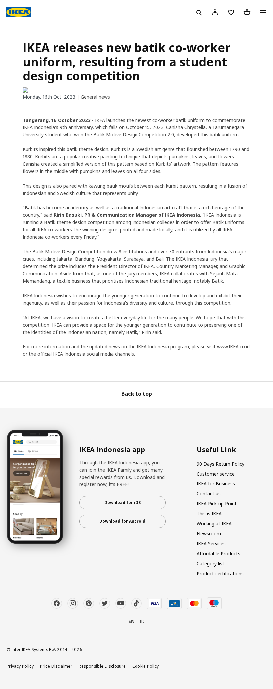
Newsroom (209, 533)
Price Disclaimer (56, 666)
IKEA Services (211, 543)
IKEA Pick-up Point (217, 503)
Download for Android (122, 521)
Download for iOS (122, 502)
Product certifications (220, 573)
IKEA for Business (216, 484)
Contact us (209, 493)
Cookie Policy (145, 666)
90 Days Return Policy (220, 464)
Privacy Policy (20, 666)
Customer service (216, 474)
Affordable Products (218, 553)
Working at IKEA (214, 523)
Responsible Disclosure (102, 666)
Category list (210, 563)
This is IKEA (209, 513)
